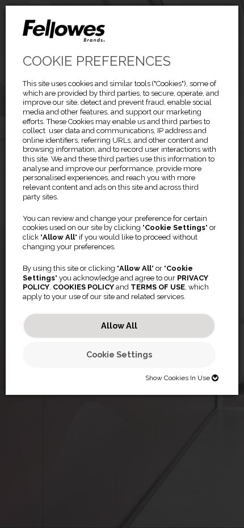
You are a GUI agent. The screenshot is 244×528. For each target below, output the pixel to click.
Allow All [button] (119, 325)
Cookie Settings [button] (119, 354)
